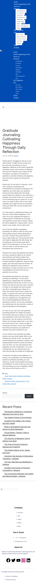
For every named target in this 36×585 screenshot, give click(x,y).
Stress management (23, 26)
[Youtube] (18, 560)
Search (5, 393)
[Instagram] (23, 560)
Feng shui (20, 15)
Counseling (20, 13)
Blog (6, 373)
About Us (17, 6)
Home (15, 52)
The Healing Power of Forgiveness (17, 417)
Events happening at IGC (22, 4)
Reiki (18, 23)
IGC (15, 32)
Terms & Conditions (12, 576)
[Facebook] (8, 560)
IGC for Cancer (21, 39)
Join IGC (19, 41)
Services (17, 9)
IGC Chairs (20, 34)
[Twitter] (13, 560)
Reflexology (20, 21)
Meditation (20, 19)
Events (19, 43)
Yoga (18, 28)
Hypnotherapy (21, 17)
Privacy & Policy (11, 579)
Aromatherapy (21, 11)
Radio (16, 45)
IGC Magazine (18, 30)
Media (19, 522)
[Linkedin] (28, 560)
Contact (16, 48)
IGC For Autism (21, 37)
